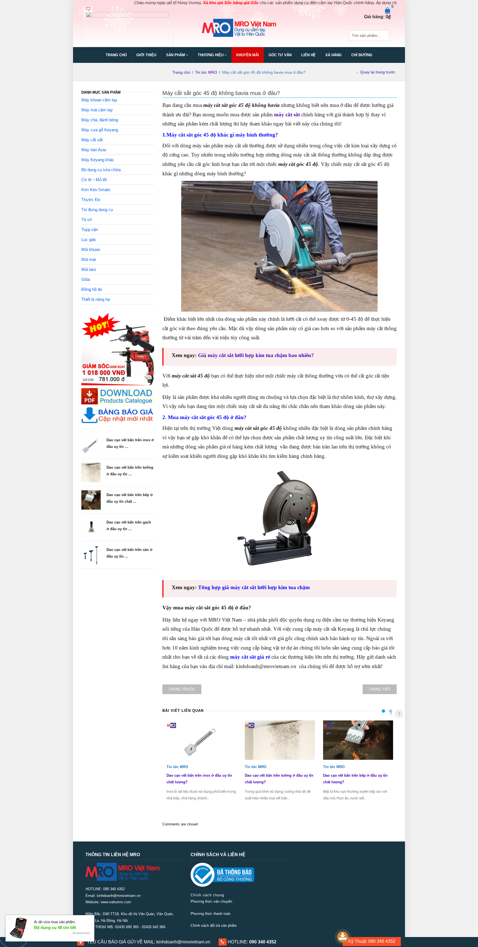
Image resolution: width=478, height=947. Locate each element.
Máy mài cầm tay (97, 109)
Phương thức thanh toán (210, 914)
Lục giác (89, 239)
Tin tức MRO (206, 72)
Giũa (85, 279)
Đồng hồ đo (91, 289)
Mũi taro (88, 269)
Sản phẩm (175, 55)
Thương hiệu (211, 55)
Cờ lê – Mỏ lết (94, 179)
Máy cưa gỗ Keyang (99, 129)
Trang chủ (116, 55)
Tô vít (86, 219)
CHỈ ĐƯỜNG (361, 55)
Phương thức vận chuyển (211, 901)
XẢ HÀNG (333, 55)
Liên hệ (308, 55)
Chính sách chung (207, 895)
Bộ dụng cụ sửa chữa (101, 169)
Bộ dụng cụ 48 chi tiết (55, 927)
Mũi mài (88, 259)
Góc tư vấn (280, 55)
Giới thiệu (146, 55)
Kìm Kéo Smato (95, 189)
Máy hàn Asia (93, 149)
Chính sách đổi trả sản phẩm (214, 925)
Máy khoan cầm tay (99, 99)
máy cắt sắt (287, 114)
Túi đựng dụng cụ (97, 209)
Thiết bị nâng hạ (95, 299)
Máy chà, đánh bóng (99, 119)
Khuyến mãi (247, 55)
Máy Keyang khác (97, 159)
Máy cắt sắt (92, 139)
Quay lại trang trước (377, 72)
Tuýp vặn (89, 229)
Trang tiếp (380, 689)
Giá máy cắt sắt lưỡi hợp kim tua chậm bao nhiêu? (256, 355)
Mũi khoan (90, 249)
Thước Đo (90, 199)
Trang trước (181, 689)
